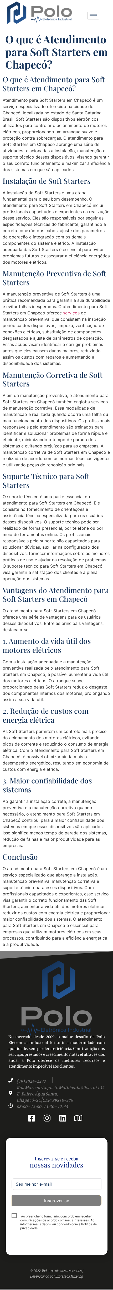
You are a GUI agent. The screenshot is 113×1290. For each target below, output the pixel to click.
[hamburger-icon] (93, 15)
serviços (71, 312)
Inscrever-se (56, 1200)
